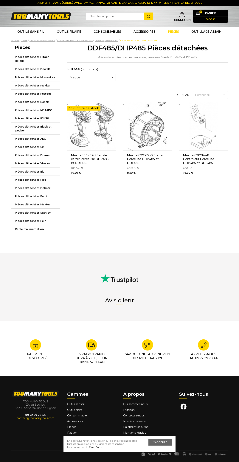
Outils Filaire (69, 31)
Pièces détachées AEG (30, 138)
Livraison (129, 410)
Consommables (107, 31)
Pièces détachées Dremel (32, 155)
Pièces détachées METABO (33, 110)
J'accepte (160, 442)
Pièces (71, 427)
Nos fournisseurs (134, 421)
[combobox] (91, 77)
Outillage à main (206, 31)
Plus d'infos (95, 447)
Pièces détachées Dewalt (32, 69)
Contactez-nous (134, 415)
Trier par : (182, 95)
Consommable (77, 415)
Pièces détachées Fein (30, 221)
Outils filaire (75, 410)
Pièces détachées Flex (30, 180)
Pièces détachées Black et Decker (33, 128)
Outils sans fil (30, 31)
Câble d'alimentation (29, 229)
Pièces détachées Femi (31, 196)
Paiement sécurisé (135, 427)
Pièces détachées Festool (33, 93)
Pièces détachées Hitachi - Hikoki (33, 59)
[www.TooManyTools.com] (41, 16)
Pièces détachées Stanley (33, 212)
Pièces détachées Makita (32, 85)
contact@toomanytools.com (35, 418)
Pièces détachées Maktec (33, 204)
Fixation (72, 432)
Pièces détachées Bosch (32, 102)
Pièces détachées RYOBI (32, 118)
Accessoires (145, 31)
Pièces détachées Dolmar (32, 188)
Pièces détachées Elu (29, 171)
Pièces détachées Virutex (32, 163)
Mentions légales (135, 432)
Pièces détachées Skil (30, 147)
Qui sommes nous (135, 404)
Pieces (173, 31)
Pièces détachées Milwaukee (35, 77)
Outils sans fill (76, 404)
